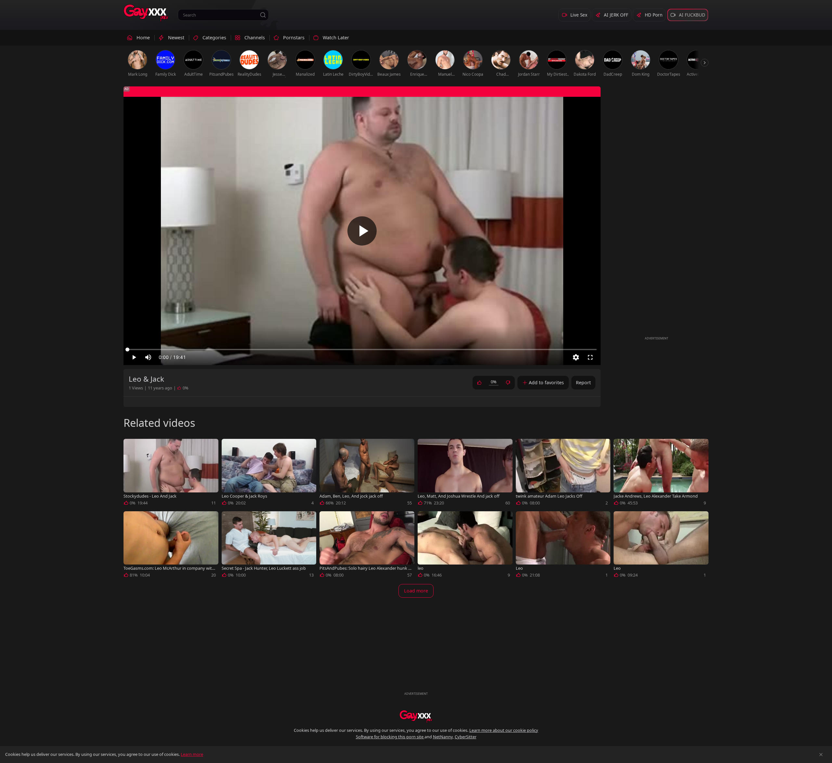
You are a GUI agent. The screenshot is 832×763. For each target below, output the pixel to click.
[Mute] (148, 357)
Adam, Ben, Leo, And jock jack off (351, 496)
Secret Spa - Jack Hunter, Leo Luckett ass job (264, 568)
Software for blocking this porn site (390, 737)
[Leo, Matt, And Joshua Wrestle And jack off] (465, 473)
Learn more (192, 754)
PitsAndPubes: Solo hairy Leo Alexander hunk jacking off (365, 568)
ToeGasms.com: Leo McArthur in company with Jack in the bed (169, 568)
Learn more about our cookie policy (503, 730)
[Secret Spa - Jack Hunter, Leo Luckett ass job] (269, 545)
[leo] (465, 545)
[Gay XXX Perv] (146, 13)
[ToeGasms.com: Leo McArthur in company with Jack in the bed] (171, 545)
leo (420, 568)
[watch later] (131, 446)
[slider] (362, 349)
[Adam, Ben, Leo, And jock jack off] (366, 473)
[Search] (262, 14)
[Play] (362, 231)
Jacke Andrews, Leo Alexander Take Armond (656, 496)
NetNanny (443, 737)
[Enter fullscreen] (590, 357)
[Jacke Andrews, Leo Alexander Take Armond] (661, 473)
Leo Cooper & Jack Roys (244, 496)
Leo (519, 568)
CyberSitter (465, 737)
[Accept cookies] (821, 754)
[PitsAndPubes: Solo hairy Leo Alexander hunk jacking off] (366, 545)
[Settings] (575, 357)
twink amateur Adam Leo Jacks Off (549, 496)
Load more (416, 591)
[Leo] (563, 545)
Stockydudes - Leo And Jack (150, 496)
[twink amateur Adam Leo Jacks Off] (563, 473)
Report (583, 382)
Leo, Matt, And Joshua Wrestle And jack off (459, 496)
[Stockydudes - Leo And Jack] (171, 473)
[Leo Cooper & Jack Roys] (269, 473)
